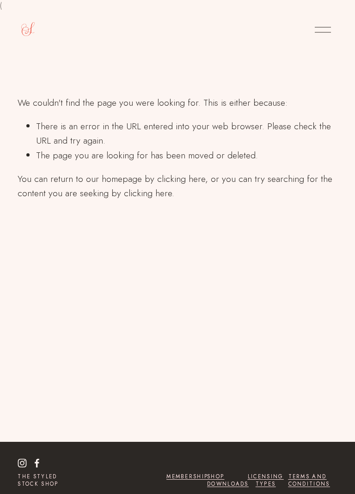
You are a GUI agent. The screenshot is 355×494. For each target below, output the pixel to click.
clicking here (181, 178)
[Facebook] (37, 463)
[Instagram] (22, 463)
